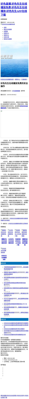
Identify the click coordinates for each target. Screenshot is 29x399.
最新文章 (3, 263)
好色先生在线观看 (11, 395)
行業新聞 (24, 79)
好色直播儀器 (16, 91)
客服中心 (6, 35)
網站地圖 (12, 390)
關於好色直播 (8, 29)
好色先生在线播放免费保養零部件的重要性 (16, 323)
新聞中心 (6, 33)
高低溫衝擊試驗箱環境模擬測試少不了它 (15, 304)
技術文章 (6, 37)
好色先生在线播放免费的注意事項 (18, 223)
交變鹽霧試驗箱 (8, 370)
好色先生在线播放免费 (7, 79)
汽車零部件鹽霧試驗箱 (10, 373)
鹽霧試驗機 (7, 368)
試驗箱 (6, 31)
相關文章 (3, 319)
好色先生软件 (20, 395)
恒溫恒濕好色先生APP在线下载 (13, 375)
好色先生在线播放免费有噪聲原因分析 (15, 334)
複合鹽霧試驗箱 (8, 372)
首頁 (5, 27)
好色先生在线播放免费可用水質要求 (14, 329)
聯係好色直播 (8, 39)
